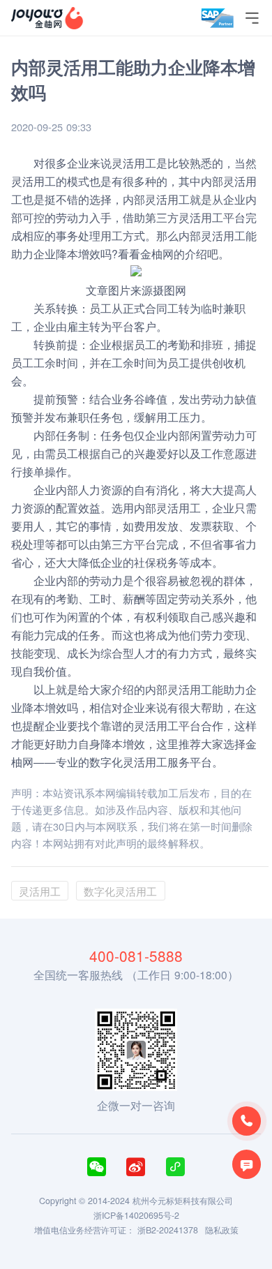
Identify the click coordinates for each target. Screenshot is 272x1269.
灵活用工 (223, 235)
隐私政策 (222, 1230)
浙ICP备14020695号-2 (136, 1215)
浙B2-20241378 (167, 1230)
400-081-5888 (136, 956)
